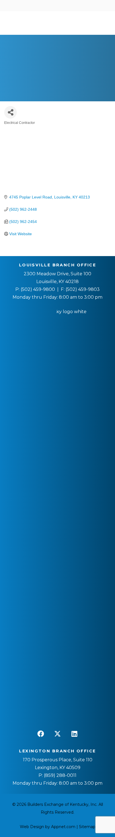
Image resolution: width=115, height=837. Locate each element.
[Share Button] (10, 112)
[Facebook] (40, 733)
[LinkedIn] (74, 733)
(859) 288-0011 (59, 775)
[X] (57, 733)
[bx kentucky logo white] (57, 516)
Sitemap (87, 826)
